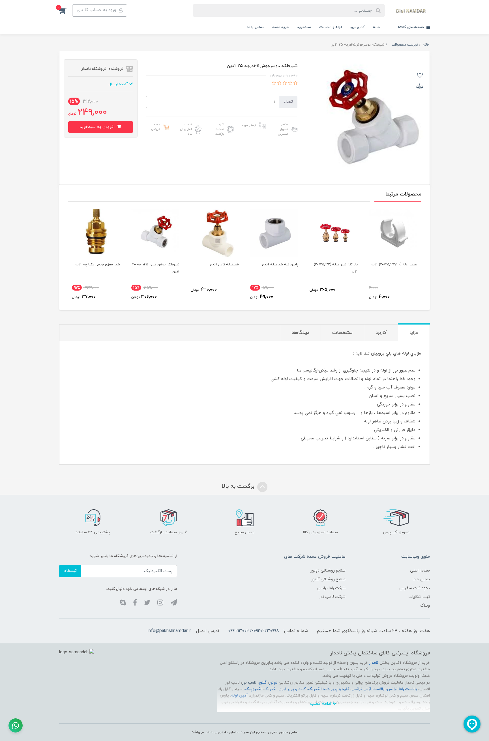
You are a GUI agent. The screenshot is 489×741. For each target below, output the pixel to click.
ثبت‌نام (70, 571)
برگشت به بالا (239, 486)
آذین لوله (239, 695)
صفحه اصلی (420, 570)
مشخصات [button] (342, 332)
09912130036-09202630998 (253, 631)
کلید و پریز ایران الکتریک (285, 689)
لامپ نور (249, 682)
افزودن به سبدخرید (98, 127)
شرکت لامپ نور (332, 597)
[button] (65, 10)
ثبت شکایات (419, 597)
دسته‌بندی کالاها (411, 27)
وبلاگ (425, 605)
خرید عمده (280, 27)
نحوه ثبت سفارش (414, 588)
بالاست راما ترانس (402, 689)
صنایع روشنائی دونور (328, 570)
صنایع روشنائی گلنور (328, 579)
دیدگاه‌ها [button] (300, 332)
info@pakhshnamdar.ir (169, 631)
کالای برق (357, 27)
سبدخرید (304, 27)
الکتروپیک (254, 689)
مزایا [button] (413, 332)
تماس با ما (255, 27)
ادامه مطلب (321, 704)
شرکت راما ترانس (331, 588)
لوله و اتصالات (330, 27)
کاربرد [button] (381, 332)
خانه (376, 27)
